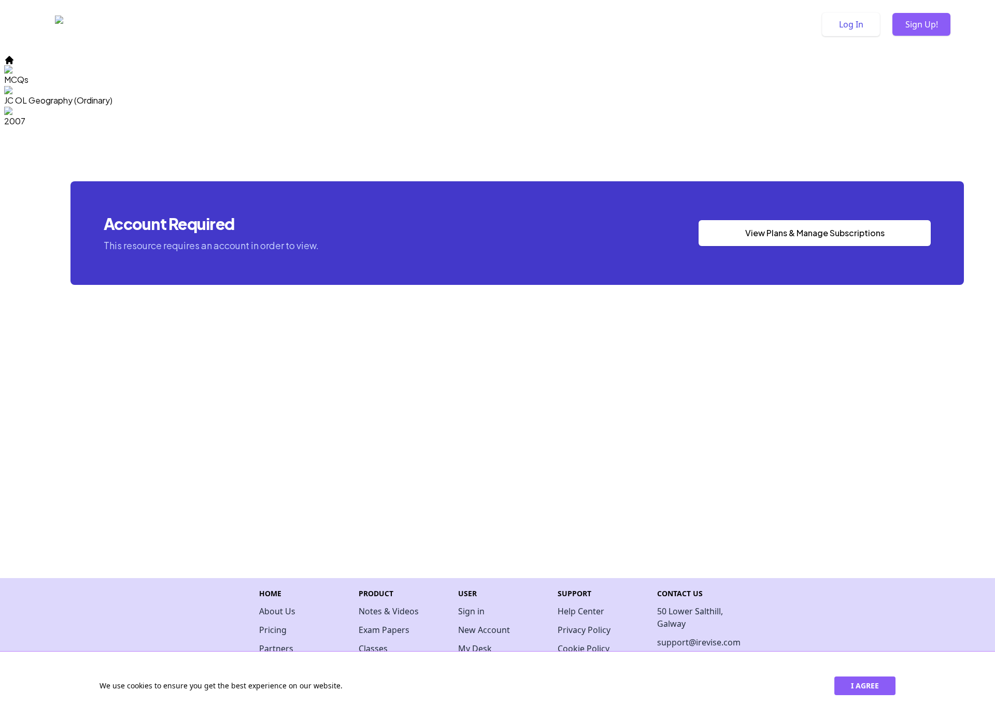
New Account (484, 630)
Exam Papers (384, 630)
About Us (277, 611)
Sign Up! (921, 24)
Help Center (581, 611)
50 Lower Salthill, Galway (690, 617)
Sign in (471, 611)
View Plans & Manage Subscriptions (815, 232)
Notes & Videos (389, 611)
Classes (373, 648)
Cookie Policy (583, 648)
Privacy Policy (584, 630)
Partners (276, 648)
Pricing (273, 630)
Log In (851, 24)
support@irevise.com (696, 642)
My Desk (475, 648)
